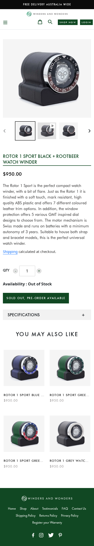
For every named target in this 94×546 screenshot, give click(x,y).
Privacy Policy (69, 515)
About (34, 508)
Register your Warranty (47, 522)
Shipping (10, 251)
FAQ (65, 508)
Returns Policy (48, 515)
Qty (6, 270)
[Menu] (5, 21)
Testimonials (50, 508)
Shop (23, 508)
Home (12, 508)
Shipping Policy (25, 515)
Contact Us (79, 508)
